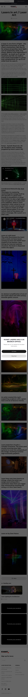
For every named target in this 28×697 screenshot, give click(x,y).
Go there (14, 351)
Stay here (14, 356)
